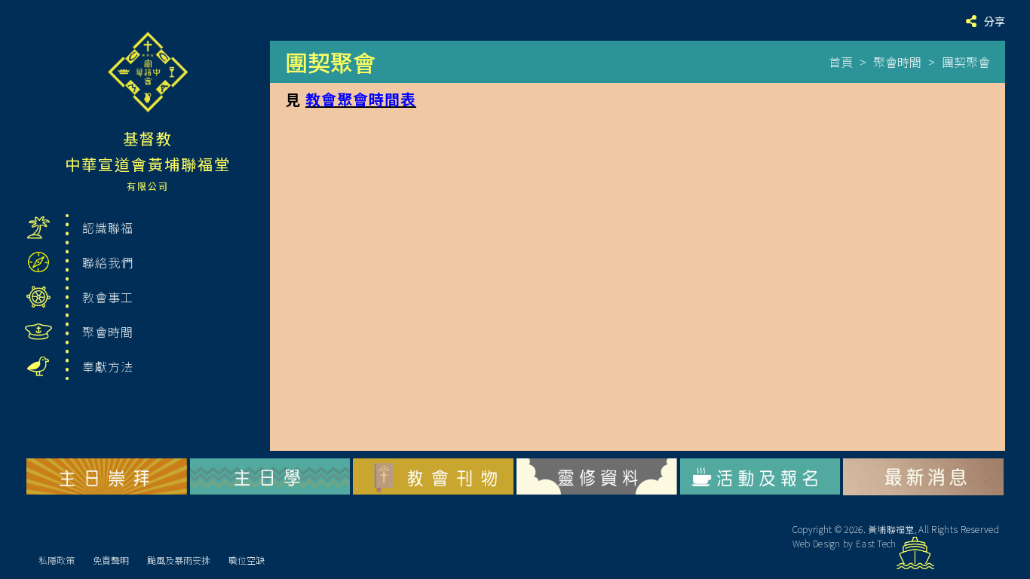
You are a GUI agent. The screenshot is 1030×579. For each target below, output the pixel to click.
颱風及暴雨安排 (178, 559)
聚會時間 (107, 332)
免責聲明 (111, 559)
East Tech (876, 543)
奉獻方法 (107, 366)
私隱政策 (56, 559)
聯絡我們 (107, 262)
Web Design (816, 543)
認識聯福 (107, 228)
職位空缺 (246, 559)
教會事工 (107, 297)
